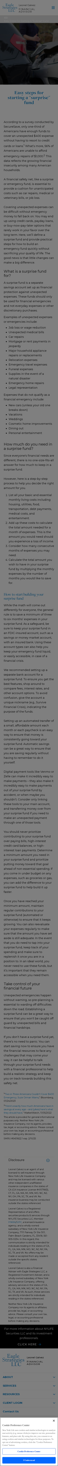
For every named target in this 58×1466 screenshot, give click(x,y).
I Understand (29, 1460)
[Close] (53, 1420)
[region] (29, 1441)
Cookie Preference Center (28, 1451)
